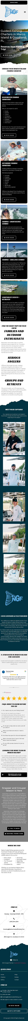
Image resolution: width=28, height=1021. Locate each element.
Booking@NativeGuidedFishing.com (13, 929)
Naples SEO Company (20, 963)
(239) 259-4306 (14, 921)
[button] (25, 12)
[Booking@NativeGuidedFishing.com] (14, 926)
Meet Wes (14, 579)
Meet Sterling (14, 609)
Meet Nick (14, 451)
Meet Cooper (14, 517)
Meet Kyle (14, 548)
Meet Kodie (14, 482)
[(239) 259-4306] (14, 918)
